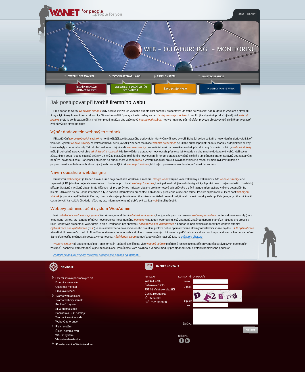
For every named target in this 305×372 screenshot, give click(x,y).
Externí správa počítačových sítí (74, 278)
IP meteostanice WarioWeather (74, 344)
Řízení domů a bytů (67, 331)
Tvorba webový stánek (69, 300)
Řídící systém (63, 326)
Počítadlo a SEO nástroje (70, 313)
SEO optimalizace (66, 308)
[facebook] (181, 340)
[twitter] (187, 340)
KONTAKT (251, 14)
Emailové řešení (65, 291)
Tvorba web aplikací (67, 296)
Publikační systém (66, 304)
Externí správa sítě (66, 282)
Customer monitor (66, 286)
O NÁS (241, 14)
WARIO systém (64, 335)
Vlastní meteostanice (68, 339)
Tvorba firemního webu (69, 317)
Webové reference (66, 321)
